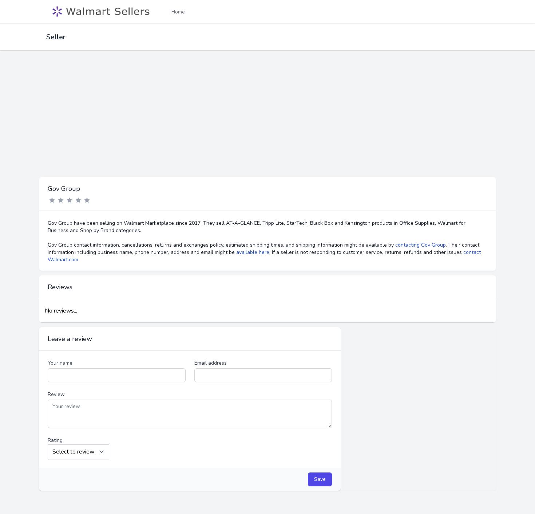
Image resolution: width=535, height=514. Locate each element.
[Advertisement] (267, 122)
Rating (55, 440)
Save (320, 479)
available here (252, 252)
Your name (60, 363)
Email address (210, 363)
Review (56, 394)
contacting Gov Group (420, 245)
